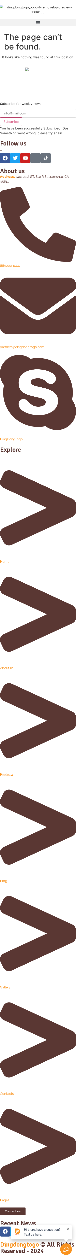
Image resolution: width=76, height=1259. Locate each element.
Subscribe (11, 122)
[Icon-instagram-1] (35, 158)
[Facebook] (5, 1232)
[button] (38, 22)
